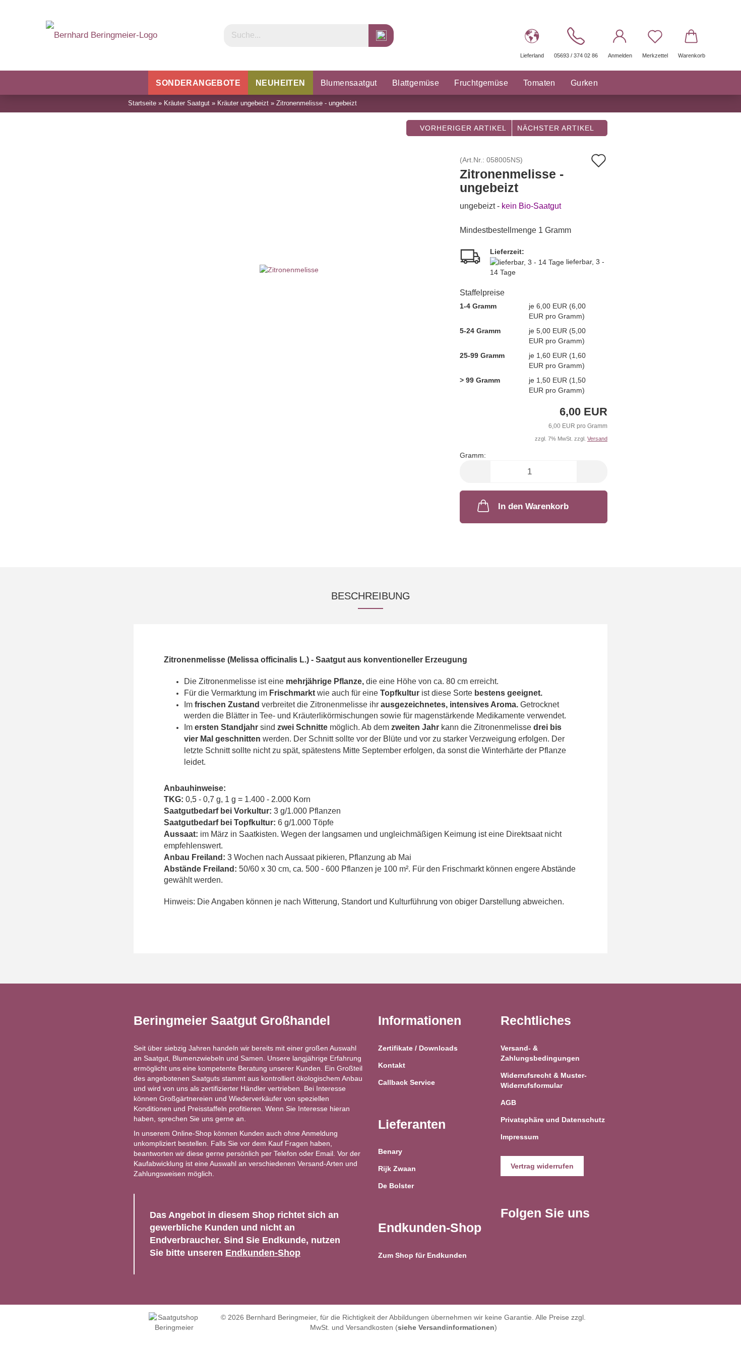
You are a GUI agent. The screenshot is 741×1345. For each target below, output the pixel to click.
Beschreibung (370, 595)
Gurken (584, 83)
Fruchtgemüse (481, 83)
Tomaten (539, 83)
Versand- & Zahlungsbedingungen (540, 1053)
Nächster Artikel (556, 128)
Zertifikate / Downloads (418, 1048)
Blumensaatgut (349, 83)
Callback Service (406, 1082)
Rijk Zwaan (397, 1169)
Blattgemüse (415, 83)
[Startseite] (137, 83)
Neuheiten (280, 83)
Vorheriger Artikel (462, 128)
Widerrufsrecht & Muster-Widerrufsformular (544, 1080)
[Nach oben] (713, 1329)
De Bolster (396, 1186)
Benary (390, 1151)
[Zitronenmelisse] (289, 269)
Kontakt (391, 1065)
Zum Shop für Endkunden (422, 1255)
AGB (508, 1102)
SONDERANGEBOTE (198, 83)
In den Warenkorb (533, 506)
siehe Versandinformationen (446, 1327)
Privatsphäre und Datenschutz (553, 1120)
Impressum (519, 1137)
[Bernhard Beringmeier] (101, 35)
